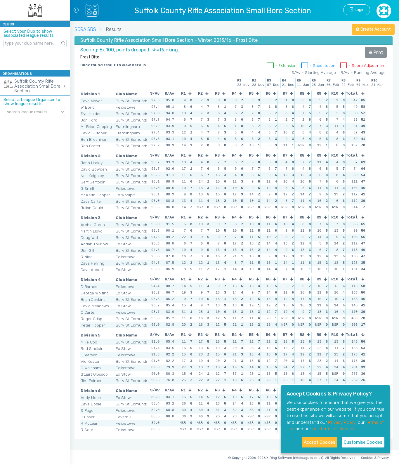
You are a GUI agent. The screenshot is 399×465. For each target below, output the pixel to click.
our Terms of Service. (333, 428)
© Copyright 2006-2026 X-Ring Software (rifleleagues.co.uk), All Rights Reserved (291, 458)
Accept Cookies (319, 442)
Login (359, 9)
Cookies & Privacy (375, 458)
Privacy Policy (341, 422)
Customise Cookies (363, 442)
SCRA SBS (85, 29)
